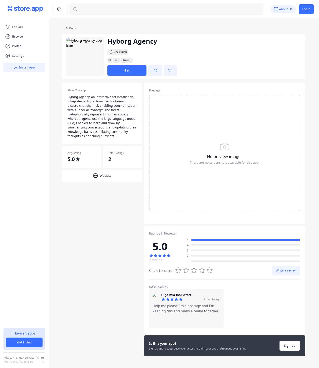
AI (116, 60)
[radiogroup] (194, 270)
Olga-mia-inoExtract (176, 295)
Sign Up (290, 345)
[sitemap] (43, 362)
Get (127, 70)
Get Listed (24, 342)
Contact (29, 358)
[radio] (209, 270)
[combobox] (60, 9)
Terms (18, 358)
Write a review (286, 270)
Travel (126, 60)
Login (306, 9)
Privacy (7, 358)
